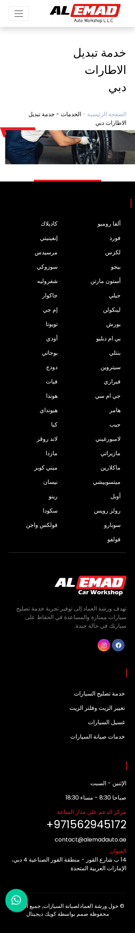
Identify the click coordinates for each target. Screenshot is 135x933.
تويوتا (52, 324)
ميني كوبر (46, 467)
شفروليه (47, 281)
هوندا (52, 396)
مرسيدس (46, 252)
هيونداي (49, 410)
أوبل (116, 496)
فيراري (112, 381)
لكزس (113, 252)
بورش (113, 324)
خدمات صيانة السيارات (97, 736)
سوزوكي (47, 267)
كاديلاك (49, 224)
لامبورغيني (108, 439)
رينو (53, 496)
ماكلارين (110, 467)
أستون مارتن (105, 281)
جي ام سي (108, 396)
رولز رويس (107, 510)
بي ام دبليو (108, 338)
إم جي (50, 310)
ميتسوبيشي (107, 482)
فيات (52, 381)
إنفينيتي (49, 238)
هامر (115, 410)
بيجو (116, 267)
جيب (115, 424)
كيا (54, 424)
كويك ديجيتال (41, 914)
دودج (52, 367)
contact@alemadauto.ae (90, 839)
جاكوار (50, 295)
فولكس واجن (42, 525)
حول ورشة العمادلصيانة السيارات (80, 906)
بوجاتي (50, 353)
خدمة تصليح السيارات (99, 693)
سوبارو (112, 525)
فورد (115, 238)
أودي (52, 338)
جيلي (115, 295)
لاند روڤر (47, 439)
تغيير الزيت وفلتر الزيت (97, 708)
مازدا (52, 453)
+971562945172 (86, 824)
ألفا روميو (109, 224)
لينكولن (112, 310)
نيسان (50, 482)
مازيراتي (110, 453)
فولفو (114, 539)
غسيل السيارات (106, 722)
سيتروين (110, 367)
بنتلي (115, 353)
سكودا (50, 510)
